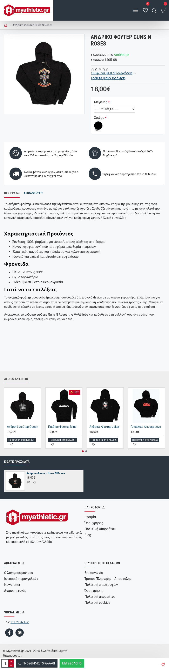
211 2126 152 (20, 622)
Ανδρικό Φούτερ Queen (22, 426)
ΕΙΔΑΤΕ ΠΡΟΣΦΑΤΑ (16, 462)
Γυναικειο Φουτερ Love (146, 426)
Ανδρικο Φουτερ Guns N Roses (45, 473)
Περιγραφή (12, 193)
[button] (83, 451)
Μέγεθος (100, 102)
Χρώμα (99, 118)
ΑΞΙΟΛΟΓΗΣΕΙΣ (33, 193)
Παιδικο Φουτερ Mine (62, 426)
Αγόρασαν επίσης (16, 379)
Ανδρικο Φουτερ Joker (104, 426)
